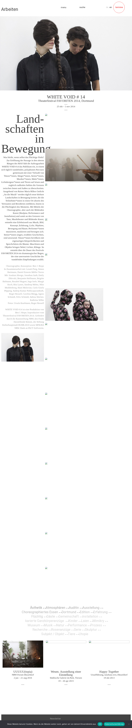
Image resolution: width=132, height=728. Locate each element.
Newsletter (55, 718)
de (107, 7)
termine (119, 7)
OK (100, 724)
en (110, 7)
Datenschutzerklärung (114, 724)
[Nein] (128, 724)
